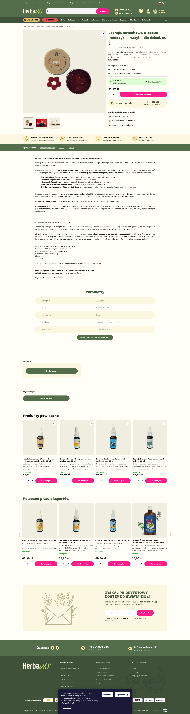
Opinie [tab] (71, 148)
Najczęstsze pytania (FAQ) (105, 672)
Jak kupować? (65, 676)
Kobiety (111, 322)
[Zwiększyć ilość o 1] (116, 94)
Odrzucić (107, 695)
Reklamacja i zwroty (67, 686)
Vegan (109, 329)
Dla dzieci (100, 301)
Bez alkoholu (101, 329)
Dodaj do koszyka (143, 94)
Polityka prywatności (67, 683)
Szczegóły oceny (136, 47)
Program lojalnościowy (32, 3)
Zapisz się (145, 613)
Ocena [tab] (61, 148)
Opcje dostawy (154, 82)
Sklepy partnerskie (103, 683)
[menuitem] (32, 20)
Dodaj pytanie (46, 398)
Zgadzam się (122, 695)
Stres (98, 315)
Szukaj (102, 11)
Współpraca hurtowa (56, 3)
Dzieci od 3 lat (101, 322)
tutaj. (72, 703)
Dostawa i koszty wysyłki (69, 668)
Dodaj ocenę (51, 371)
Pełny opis (113, 59)
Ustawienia (67, 709)
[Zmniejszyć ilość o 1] (110, 94)
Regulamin (64, 679)
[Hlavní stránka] (25, 26)
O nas (91, 3)
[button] (32, 480)
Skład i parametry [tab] (47, 148)
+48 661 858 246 (151, 102)
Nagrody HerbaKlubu (139, 676)
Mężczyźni (119, 322)
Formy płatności (66, 672)
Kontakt (102, 3)
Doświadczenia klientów (105, 676)
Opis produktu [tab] (29, 148)
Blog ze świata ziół (77, 3)
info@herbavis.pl (145, 647)
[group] (40, 535)
